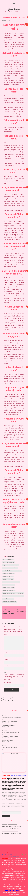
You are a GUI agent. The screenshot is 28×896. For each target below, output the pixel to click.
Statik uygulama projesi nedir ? (8, 744)
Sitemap (20, 700)
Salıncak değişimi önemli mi (9, 590)
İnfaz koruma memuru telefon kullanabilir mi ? (11, 717)
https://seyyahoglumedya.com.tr (8, 700)
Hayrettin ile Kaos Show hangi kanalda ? (10, 736)
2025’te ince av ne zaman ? (7, 740)
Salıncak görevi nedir (7, 596)
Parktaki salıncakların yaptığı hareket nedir (12, 570)
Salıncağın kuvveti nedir (8, 576)
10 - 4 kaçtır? (7, 682)
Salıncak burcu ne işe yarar (8, 587)
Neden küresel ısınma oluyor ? (8, 725)
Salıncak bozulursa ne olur (8, 584)
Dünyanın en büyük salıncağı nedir (10, 568)
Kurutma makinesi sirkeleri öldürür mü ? (10, 732)
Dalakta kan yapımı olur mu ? (8, 729)
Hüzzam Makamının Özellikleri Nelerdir (10, 828)
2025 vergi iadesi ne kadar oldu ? (9, 714)
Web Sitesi (6, 665)
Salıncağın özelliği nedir (8, 579)
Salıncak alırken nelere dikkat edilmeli (11, 582)
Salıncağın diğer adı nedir (8, 573)
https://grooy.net (4, 698)
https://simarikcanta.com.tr (16, 698)
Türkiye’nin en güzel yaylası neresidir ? (10, 721)
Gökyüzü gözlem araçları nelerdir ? (9, 747)
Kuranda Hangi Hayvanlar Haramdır (9, 824)
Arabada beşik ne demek (8, 559)
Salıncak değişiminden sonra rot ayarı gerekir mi (13, 593)
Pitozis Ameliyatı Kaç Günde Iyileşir (9, 833)
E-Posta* (6, 659)
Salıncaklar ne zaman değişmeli (9, 601)
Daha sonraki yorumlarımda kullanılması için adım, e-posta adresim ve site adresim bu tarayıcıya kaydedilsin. (14, 677)
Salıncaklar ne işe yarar (8, 598)
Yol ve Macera (14, 9)
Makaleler (11, 556)
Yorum (5, 634)
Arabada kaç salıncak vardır (8, 562)
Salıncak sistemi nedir (18, 596)
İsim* (5, 652)
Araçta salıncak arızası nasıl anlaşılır (10, 565)
